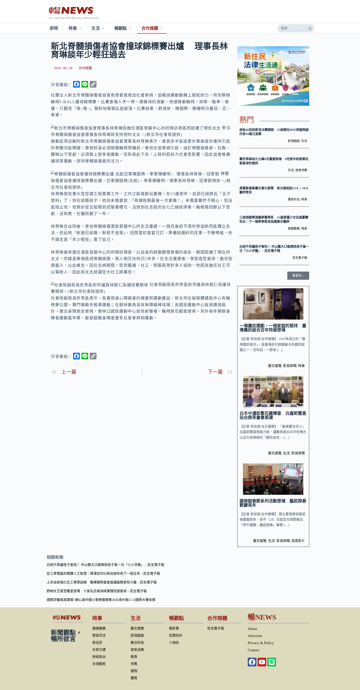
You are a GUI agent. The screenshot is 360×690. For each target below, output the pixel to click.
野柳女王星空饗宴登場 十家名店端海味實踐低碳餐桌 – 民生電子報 (97, 591)
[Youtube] (262, 662)
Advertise (255, 636)
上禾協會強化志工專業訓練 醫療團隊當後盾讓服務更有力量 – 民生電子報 (102, 582)
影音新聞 (289, 366)
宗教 (134, 664)
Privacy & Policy (261, 643)
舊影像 (174, 628)
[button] (298, 276)
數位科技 (137, 642)
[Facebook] (252, 662)
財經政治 (99, 657)
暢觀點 (120, 28)
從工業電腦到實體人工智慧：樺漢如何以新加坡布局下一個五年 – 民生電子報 (103, 573)
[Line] (271, 662)
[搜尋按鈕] (310, 28)
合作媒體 (149, 28)
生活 (95, 28)
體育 (134, 678)
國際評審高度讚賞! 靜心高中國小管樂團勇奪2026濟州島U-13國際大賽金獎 (101, 600)
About (252, 629)
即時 (54, 28)
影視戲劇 (294, 140)
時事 (73, 28)
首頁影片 (298, 541)
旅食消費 (301, 170)
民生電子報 (299, 257)
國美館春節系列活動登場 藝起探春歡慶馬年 (273, 503)
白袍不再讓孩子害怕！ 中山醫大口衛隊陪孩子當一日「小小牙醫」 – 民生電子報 (105, 565)
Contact (253, 650)
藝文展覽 (274, 366)
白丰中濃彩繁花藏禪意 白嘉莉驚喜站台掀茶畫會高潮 (273, 415)
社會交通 (99, 649)
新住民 (97, 642)
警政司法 (294, 199)
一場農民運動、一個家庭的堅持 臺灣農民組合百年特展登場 (273, 328)
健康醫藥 (294, 228)
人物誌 (174, 642)
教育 (134, 657)
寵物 (134, 671)
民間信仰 (175, 635)
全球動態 (99, 664)
